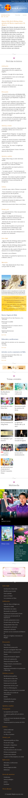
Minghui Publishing (15, 1)
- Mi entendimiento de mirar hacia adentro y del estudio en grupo (13, 81)
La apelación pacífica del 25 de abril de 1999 (14, 715)
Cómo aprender (8, 593)
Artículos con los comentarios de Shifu (14, 352)
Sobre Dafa (5, 238)
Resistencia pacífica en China (11, 740)
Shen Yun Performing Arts (10, 688)
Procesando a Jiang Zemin (10, 745)
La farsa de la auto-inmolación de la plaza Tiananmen (14, 719)
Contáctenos (7, 777)
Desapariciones (7, 666)
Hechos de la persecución (10, 659)
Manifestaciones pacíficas (10, 676)
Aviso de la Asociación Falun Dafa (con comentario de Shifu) (12, 355)
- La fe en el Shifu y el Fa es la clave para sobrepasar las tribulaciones (12, 86)
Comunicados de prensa (10, 699)
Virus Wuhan (7, 645)
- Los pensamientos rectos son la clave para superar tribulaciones (13, 77)
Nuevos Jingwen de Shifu (9, 315)
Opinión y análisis (7, 156)
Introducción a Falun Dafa (10, 589)
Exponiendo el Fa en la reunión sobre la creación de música (12, 326)
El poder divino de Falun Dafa (11, 622)
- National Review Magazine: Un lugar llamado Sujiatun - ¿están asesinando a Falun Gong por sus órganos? (14, 135)
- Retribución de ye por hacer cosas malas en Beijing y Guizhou (13, 222)
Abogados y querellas (9, 747)
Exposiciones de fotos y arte (11, 685)
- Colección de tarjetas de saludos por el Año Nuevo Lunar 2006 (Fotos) (13, 201)
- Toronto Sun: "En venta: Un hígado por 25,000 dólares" (12, 146)
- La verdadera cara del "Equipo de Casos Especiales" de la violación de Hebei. (12, 163)
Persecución (5, 92)
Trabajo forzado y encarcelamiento (13, 664)
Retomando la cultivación (10, 611)
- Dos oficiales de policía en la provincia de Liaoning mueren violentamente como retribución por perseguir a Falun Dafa (13, 227)
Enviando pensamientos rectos (11, 620)
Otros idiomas (7, 789)
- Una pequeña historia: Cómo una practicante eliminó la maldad (14, 212)
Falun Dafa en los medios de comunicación (11, 693)
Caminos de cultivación (10, 629)
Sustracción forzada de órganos (12, 656)
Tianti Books (22, 1)
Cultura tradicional (8, 729)
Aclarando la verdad (9, 606)
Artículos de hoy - (5, 15)
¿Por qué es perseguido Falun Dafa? (13, 649)
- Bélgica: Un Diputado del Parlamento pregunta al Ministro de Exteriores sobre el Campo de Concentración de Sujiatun (13, 217)
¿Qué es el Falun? (8, 596)
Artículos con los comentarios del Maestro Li (14, 632)
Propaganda (6, 709)
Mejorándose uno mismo (10, 609)
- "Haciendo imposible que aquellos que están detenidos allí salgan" (13, 114)
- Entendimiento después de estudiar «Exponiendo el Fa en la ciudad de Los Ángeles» (12, 70)
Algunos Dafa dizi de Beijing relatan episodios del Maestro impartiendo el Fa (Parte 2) (13, 23)
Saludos (6, 696)
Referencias (6, 760)
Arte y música (7, 732)
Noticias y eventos (7, 126)
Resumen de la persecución (11, 647)
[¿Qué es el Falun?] (8, 7)
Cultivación (5, 66)
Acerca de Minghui (8, 779)
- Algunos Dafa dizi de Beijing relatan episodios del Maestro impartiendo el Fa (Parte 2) (14, 241)
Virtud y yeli (5, 209)
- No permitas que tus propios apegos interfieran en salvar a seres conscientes (12, 196)
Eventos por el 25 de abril (10, 681)
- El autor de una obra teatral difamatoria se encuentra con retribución (13, 232)
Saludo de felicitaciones (8, 331)
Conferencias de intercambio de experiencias (12, 616)
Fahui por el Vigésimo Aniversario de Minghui (13, 636)
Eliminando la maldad (7, 321)
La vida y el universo (9, 734)
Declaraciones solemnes (10, 754)
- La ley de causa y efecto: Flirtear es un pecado (14, 189)
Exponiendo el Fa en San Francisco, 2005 (12, 318)
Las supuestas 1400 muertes (11, 711)
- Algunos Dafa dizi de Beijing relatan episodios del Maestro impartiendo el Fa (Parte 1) (14, 245)
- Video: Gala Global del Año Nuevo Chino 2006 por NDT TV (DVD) (13, 265)
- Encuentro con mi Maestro (9, 253)
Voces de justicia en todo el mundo (13, 749)
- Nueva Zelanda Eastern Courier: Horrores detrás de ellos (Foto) (13, 150)
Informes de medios (9, 701)
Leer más (4, 335)
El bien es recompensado (10, 752)
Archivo (25, 15)
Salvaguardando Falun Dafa (11, 624)
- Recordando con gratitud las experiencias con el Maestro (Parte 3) (14, 256)
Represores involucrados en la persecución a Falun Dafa (14, 669)
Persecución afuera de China (11, 661)
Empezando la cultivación (10, 627)
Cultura (4, 187)
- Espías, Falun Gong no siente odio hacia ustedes (12, 159)
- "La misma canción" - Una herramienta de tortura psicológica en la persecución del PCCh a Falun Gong (14, 172)
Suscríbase (6, 784)
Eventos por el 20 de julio (10, 683)
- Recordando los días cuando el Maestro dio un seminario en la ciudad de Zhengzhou (14, 250)
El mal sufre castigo (9, 742)
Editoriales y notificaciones (10, 339)
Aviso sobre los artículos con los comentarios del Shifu (13, 342)
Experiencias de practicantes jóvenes (13, 613)
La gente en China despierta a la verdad (14, 756)
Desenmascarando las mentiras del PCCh (14, 722)
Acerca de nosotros (8, 774)
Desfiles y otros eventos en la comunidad (14, 690)
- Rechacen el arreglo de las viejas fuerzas (12, 74)
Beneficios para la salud (10, 591)
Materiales (5, 262)
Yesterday (17, 15)
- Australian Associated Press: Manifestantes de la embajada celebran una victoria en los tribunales (14, 129)
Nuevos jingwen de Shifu (10, 767)
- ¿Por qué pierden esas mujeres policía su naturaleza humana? (12, 167)
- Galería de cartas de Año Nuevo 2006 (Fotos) (14, 204)
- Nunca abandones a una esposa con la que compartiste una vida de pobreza (13, 192)
